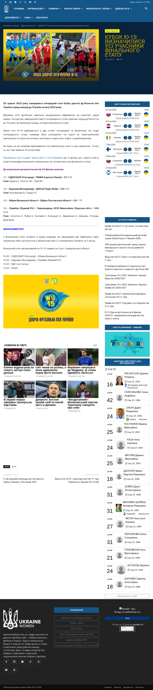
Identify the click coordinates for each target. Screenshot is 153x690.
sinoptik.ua (138, 624)
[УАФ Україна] (76, 618)
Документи (128, 687)
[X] (25, 2)
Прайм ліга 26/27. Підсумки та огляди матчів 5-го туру (127, 304)
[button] (146, 8)
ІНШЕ (27, 17)
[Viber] (55, 87)
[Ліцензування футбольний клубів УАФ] (76, 646)
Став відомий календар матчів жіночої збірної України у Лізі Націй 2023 (23, 480)
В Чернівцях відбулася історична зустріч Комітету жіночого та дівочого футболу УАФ (127, 267)
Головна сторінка (11, 25)
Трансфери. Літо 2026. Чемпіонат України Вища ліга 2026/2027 (125, 277)
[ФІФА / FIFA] (76, 629)
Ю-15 (14, 466)
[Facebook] (5, 2)
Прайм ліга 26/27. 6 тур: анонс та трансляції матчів (127, 227)
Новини (117, 687)
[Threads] (35, 2)
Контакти (140, 687)
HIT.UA (123, 627)
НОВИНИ (54, 8)
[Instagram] (10, 2)
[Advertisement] (51, 438)
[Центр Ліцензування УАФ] (76, 634)
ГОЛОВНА (19, 8)
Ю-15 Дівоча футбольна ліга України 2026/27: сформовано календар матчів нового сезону (124, 315)
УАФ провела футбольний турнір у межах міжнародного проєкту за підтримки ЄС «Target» (125, 247)
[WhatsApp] (61, 87)
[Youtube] (30, 2)
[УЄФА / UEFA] (76, 623)
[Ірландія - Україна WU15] (127, 137)
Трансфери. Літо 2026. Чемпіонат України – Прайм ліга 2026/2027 (126, 286)
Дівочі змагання (28, 25)
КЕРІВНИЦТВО (35, 8)
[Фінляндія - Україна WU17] (127, 149)
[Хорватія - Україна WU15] (127, 126)
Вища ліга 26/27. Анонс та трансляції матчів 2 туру (127, 258)
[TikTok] (20, 2)
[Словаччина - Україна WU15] (127, 114)
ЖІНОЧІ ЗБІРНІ (72, 8)
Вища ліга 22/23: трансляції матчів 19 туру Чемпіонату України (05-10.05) (77, 480)
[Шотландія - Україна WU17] (127, 172)
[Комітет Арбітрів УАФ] (76, 640)
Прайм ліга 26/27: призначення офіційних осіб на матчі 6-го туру (125, 295)
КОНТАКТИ (42, 17)
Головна (108, 687)
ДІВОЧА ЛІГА (122, 8)
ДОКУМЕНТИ (12, 17)
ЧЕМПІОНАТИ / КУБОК (98, 8)
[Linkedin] (68, 87)
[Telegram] (15, 2)
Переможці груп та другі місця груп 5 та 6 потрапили (33, 157)
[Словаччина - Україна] (127, 161)
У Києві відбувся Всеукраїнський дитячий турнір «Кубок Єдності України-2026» (125, 237)
